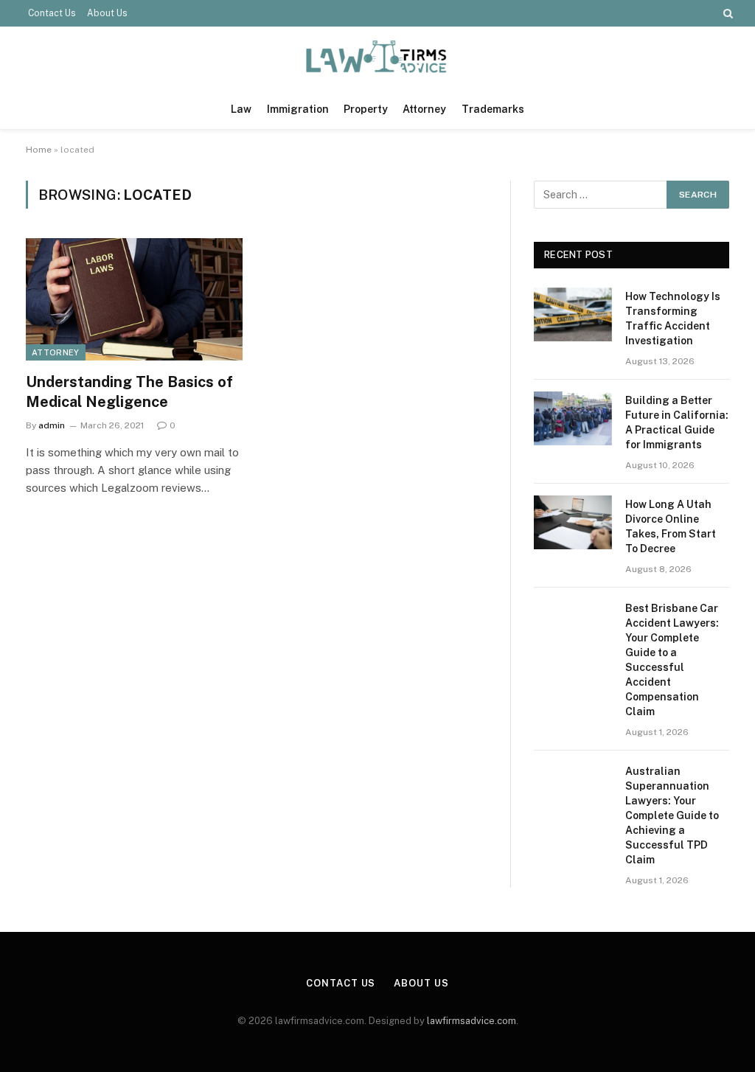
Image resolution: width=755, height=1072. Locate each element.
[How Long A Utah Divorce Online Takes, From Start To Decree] (573, 522)
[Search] (726, 13)
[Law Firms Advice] (377, 58)
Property (366, 109)
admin (51, 425)
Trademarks (493, 109)
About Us (107, 13)
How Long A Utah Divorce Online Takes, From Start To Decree (670, 526)
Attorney (424, 109)
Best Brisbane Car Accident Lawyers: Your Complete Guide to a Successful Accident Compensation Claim (672, 659)
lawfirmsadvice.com (471, 1020)
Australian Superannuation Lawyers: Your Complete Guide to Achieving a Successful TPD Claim (672, 815)
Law (241, 109)
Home (39, 150)
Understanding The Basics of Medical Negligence (129, 392)
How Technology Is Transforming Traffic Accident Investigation (672, 318)
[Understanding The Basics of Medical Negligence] (134, 299)
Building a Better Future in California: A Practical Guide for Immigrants (676, 422)
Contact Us (52, 13)
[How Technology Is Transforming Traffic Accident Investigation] (573, 314)
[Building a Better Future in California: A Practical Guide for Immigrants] (573, 418)
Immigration (298, 109)
